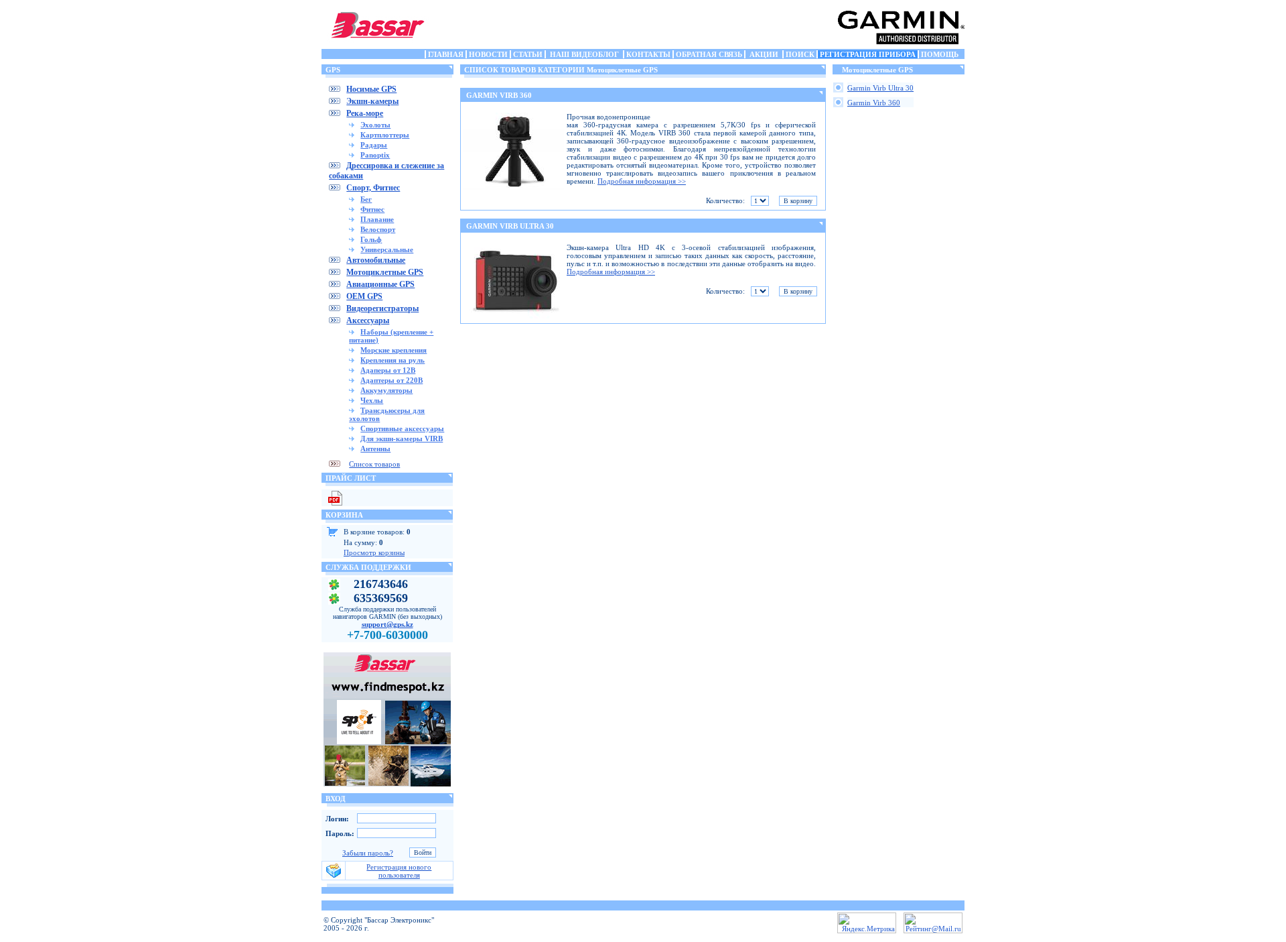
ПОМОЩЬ (939, 54)
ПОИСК (800, 54)
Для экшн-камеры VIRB (401, 438)
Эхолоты (375, 125)
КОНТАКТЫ (648, 54)
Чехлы (371, 400)
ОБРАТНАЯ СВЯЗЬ (709, 54)
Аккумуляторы (386, 390)
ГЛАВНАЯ (445, 54)
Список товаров (374, 464)
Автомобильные (375, 260)
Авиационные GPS (380, 284)
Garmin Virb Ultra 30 (880, 88)
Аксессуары (367, 320)
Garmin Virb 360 (873, 103)
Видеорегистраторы (382, 308)
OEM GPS (364, 296)
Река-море (364, 113)
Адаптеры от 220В (391, 380)
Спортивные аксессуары (402, 428)
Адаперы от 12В (387, 370)
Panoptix (375, 155)
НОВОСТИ (488, 54)
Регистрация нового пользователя (398, 871)
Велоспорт (377, 229)
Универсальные (386, 249)
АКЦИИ (763, 54)
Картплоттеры (384, 135)
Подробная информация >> (641, 181)
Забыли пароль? (367, 853)
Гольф (371, 239)
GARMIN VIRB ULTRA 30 (510, 226)
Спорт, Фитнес (373, 187)
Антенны (375, 449)
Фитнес (372, 209)
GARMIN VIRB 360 (499, 95)
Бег (366, 199)
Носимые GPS (371, 89)
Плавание (377, 219)
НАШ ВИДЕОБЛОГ (584, 54)
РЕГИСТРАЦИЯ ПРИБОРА (868, 54)
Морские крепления (393, 350)
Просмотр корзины (374, 552)
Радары (373, 145)
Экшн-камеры (372, 101)
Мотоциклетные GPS (384, 272)
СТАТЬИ (528, 54)
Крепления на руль (392, 360)
